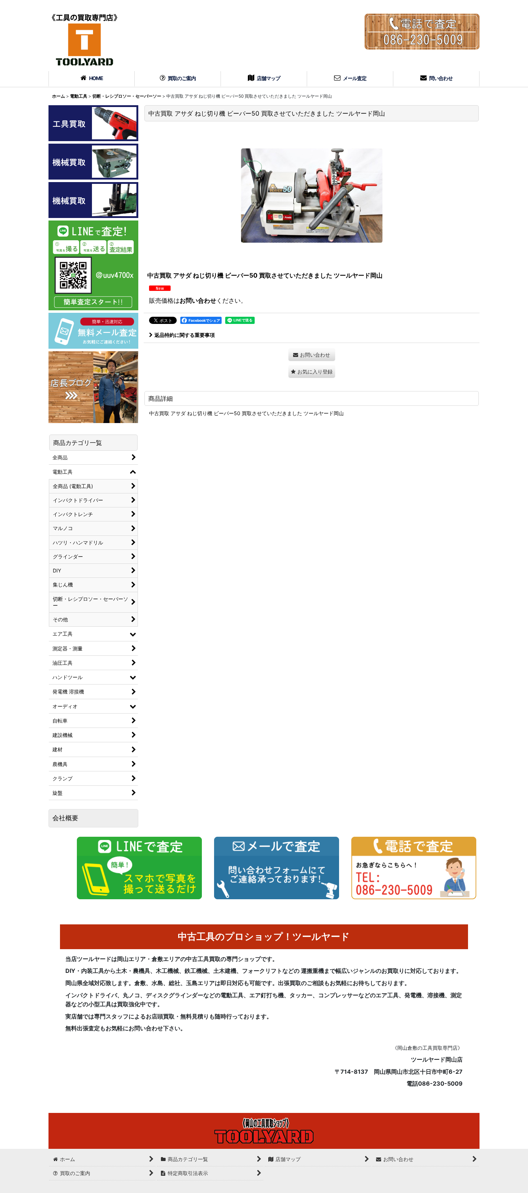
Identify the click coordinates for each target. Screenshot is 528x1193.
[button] (311, 371)
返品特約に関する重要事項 (184, 335)
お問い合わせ (198, 300)
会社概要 (65, 818)
